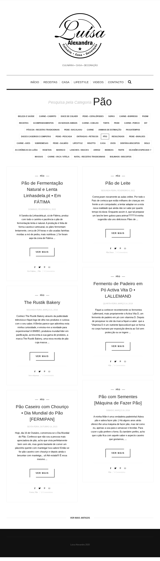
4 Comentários (119, 472)
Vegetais (47, 150)
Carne (90, 130)
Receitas (50, 82)
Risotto (91, 143)
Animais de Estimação (109, 130)
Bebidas (109, 150)
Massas (39, 157)
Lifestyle (81, 82)
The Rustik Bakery (42, 302)
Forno (31, 492)
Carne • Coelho (90, 123)
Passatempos (133, 130)
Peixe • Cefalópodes (93, 116)
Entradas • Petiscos (87, 136)
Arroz (96, 150)
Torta (106, 123)
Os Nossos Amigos (67, 123)
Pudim (145, 116)
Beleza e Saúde (26, 116)
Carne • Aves (23, 143)
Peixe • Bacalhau (73, 130)
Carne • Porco (132, 123)
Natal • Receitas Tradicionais (89, 157)
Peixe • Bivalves (137, 136)
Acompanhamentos (43, 123)
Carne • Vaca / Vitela (58, 157)
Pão (105, 136)
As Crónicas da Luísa (26, 150)
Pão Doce (110, 252)
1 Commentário (48, 375)
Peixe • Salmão (60, 143)
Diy (145, 123)
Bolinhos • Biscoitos (120, 157)
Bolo (147, 143)
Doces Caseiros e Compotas (36, 136)
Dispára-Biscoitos (130, 143)
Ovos (113, 143)
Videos (98, 82)
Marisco (60, 150)
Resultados (118, 136)
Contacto (116, 82)
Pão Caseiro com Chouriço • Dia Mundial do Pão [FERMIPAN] (42, 413)
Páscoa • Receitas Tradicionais (43, 130)
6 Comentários (119, 365)
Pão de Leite (117, 183)
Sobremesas (41, 143)
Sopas (111, 116)
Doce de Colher (69, 116)
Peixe (117, 123)
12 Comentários (47, 492)
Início (34, 82)
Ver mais (42, 252)
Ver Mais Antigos (80, 518)
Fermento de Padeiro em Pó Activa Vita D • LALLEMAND (117, 290)
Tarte (121, 150)
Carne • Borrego (128, 116)
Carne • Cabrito (47, 116)
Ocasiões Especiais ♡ (140, 150)
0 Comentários (49, 271)
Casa (65, 82)
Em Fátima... (32, 271)
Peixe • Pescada (64, 136)
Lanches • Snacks (79, 150)
